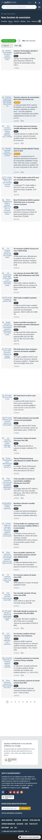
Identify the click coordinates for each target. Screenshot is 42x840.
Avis (28, 21)
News (10, 21)
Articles (16, 21)
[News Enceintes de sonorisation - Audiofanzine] (9, 2)
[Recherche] (3, 7)
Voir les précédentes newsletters (12, 813)
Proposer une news (9, 41)
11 (27, 702)
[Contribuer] (19, 40)
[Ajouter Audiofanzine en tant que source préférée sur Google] (11, 760)
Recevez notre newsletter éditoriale (14, 804)
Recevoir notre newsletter (30, 837)
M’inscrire (25, 808)
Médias (23, 21)
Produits (4, 21)
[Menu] (39, 7)
